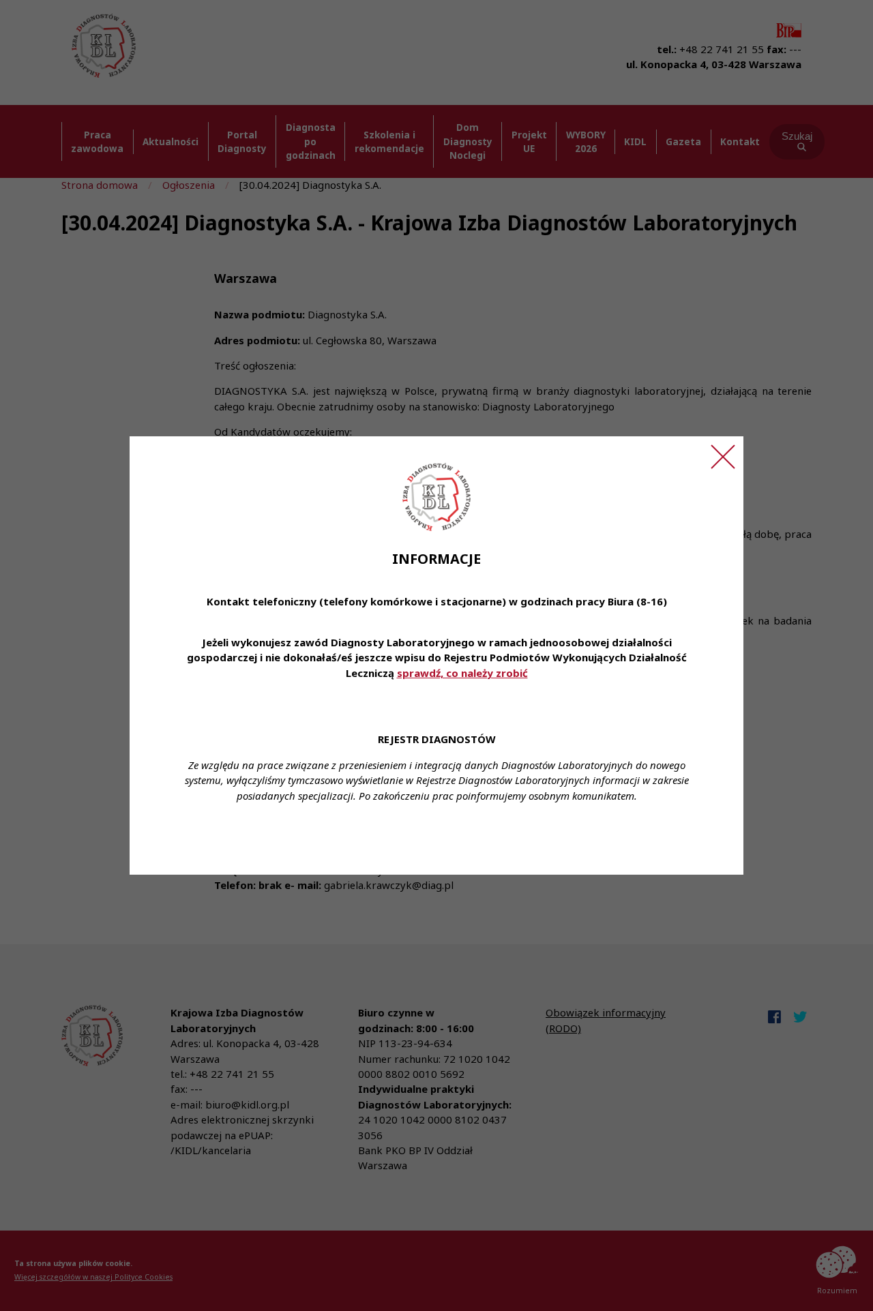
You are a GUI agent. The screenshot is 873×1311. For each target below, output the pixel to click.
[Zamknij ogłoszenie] (722, 456)
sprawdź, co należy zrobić (462, 673)
